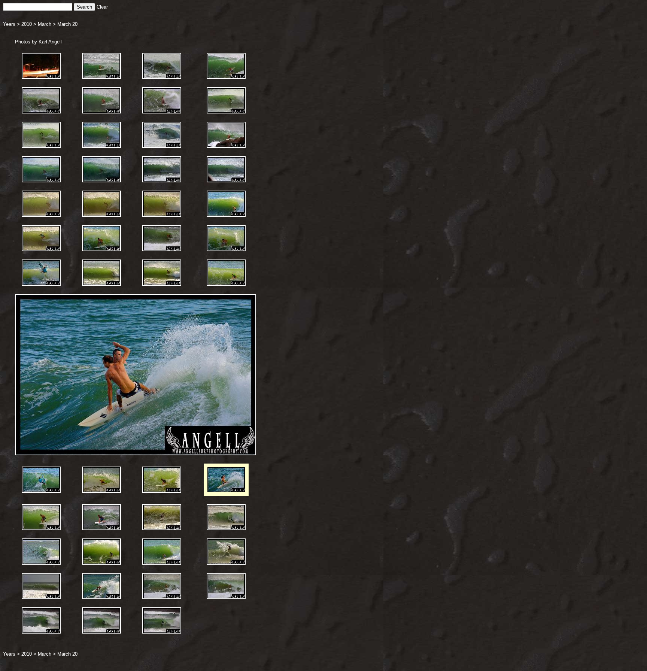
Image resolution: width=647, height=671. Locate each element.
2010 (26, 24)
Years (9, 24)
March (44, 24)
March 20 (67, 24)
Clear (102, 7)
